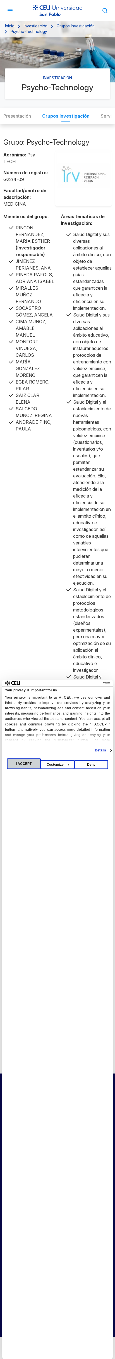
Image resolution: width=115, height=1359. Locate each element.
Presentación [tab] (17, 116)
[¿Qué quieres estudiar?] (105, 10)
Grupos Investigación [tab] (66, 116)
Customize (55, 765)
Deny (91, 765)
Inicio (10, 26)
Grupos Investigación (76, 26)
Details (100, 750)
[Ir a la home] (57, 10)
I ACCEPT (24, 764)
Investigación (35, 26)
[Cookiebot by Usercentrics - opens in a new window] (85, 683)
